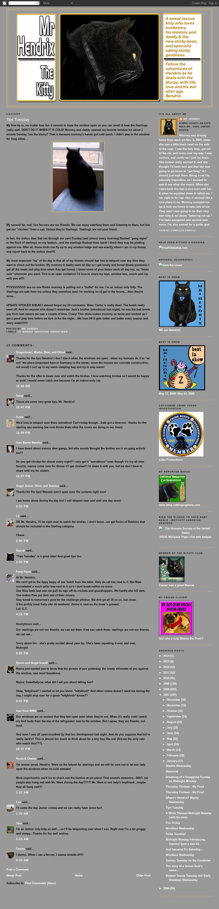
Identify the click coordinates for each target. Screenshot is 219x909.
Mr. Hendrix (191, 119)
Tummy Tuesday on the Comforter (188, 860)
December (174, 699)
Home (79, 875)
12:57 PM (23, 476)
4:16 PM (22, 614)
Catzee (20, 848)
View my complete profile (177, 230)
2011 (166, 672)
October (172, 710)
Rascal (20, 550)
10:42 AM (23, 386)
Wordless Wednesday (180, 828)
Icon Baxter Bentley (29, 442)
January (172, 761)
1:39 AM (22, 813)
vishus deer (59, 332)
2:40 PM (22, 540)
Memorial (172, 771)
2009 (166, 683)
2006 (166, 888)
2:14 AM (22, 839)
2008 (166, 689)
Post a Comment (17, 869)
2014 (166, 655)
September (174, 716)
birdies (28, 332)
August (172, 722)
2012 (166, 667)
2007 (166, 694)
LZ (17, 516)
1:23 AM (22, 792)
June (170, 733)
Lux (18, 802)
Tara (19, 823)
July (170, 727)
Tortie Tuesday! (176, 834)
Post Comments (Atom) (40, 883)
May (170, 738)
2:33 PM (22, 506)
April (170, 744)
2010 (166, 678)
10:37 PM (23, 749)
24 (19, 332)
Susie (20, 417)
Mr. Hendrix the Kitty (109, 17)
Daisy (19, 395)
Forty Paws (23, 571)
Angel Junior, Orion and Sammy (37, 485)
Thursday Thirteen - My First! (185, 786)
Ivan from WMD (26, 710)
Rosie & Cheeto (26, 758)
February (173, 755)
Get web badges (201, 536)
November (174, 705)
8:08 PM (22, 653)
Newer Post (13, 875)
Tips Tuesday (174, 807)
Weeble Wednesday (178, 765)
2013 (166, 661)
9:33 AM (22, 860)
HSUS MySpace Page (174, 536)
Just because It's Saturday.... (185, 849)
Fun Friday (173, 822)
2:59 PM (22, 562)
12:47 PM (23, 407)
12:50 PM (23, 432)
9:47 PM (22, 701)
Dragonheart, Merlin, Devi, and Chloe (40, 352)
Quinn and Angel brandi (32, 663)
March (171, 749)
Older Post (143, 875)
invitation (42, 332)
